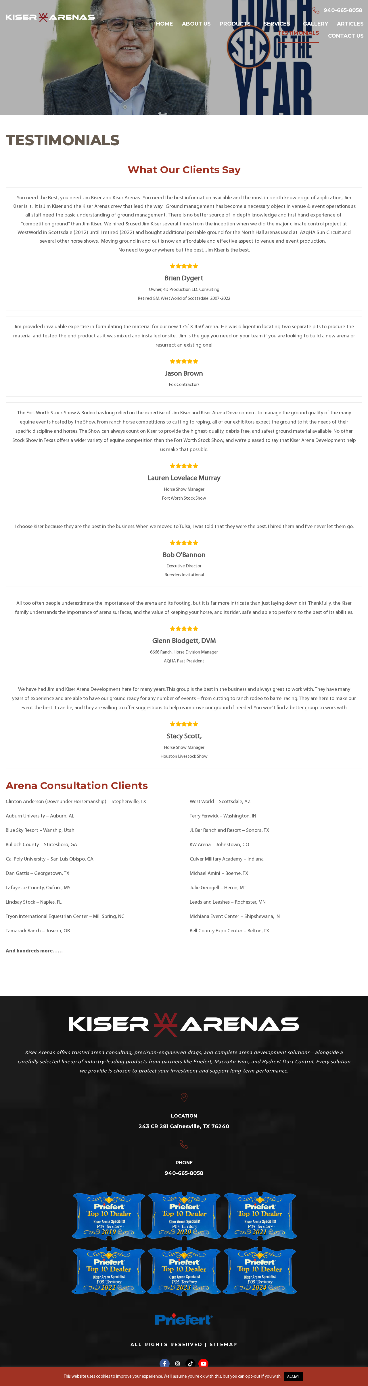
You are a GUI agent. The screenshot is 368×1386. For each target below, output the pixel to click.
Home (164, 24)
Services (277, 24)
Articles (350, 24)
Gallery (315, 24)
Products (235, 24)
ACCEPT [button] (293, 1377)
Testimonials (298, 33)
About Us (196, 24)
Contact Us (346, 36)
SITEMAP (223, 1344)
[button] (165, 1364)
